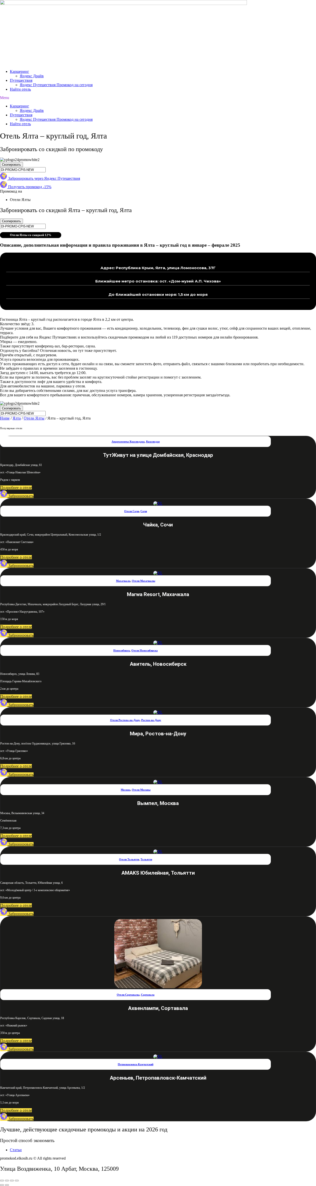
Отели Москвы (141, 789)
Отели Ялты (34, 418)
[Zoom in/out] (17, 1180)
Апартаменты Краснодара (128, 441)
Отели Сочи (131, 511)
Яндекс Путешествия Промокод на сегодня (56, 85)
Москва (125, 789)
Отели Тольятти (129, 859)
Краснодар (153, 441)
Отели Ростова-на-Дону (125, 720)
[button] (158, 98)
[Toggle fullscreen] (12, 1180)
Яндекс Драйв (32, 76)
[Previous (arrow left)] (2, 1185)
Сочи (143, 511)
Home (5, 418)
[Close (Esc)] (2, 1180)
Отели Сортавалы (128, 994)
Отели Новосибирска (144, 650)
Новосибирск (121, 650)
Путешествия (21, 80)
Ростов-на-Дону (151, 720)
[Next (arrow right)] (7, 1185)
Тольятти (146, 859)
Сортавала (148, 994)
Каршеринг (19, 71)
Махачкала (123, 580)
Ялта (17, 418)
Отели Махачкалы (143, 580)
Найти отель (20, 89)
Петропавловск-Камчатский (135, 1064)
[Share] (7, 1180)
